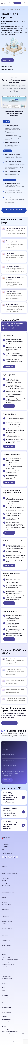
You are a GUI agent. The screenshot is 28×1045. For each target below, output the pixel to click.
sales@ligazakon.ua (6, 852)
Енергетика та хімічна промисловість (10, 981)
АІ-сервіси (4, 871)
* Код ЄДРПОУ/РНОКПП (9, 765)
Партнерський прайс (6, 1012)
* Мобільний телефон (8, 754)
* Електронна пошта (8, 760)
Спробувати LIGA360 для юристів (14, 210)
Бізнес (3, 938)
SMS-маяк (4, 880)
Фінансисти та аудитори (7, 911)
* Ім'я (3, 744)
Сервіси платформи (6, 885)
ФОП (3, 947)
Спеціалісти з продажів (7, 921)
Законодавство (5, 863)
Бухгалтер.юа (5, 995)
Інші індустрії (4, 983)
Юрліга (3, 990)
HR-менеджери (5, 909)
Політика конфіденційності (7, 1029)
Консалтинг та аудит (6, 961)
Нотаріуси (4, 926)
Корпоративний (5, 935)
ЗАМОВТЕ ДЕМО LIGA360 (9, 723)
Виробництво (4, 966)
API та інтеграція (5, 883)
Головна (3, 9)
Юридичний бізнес (6, 957)
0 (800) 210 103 (5, 846)
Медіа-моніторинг (6, 878)
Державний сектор (6, 940)
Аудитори (4, 923)
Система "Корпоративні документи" (9, 873)
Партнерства (4, 1009)
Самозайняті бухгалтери (7, 928)
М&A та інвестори (5, 916)
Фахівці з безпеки (5, 906)
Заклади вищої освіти (6, 945)
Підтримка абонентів (6, 1007)
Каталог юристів (5, 1005)
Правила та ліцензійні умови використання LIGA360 (13, 1033)
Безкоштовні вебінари (6, 1021)
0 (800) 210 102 (5, 844)
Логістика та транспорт (7, 978)
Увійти (11, 2)
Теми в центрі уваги (6, 997)
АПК (3, 973)
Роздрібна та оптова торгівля (8, 964)
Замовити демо (17, 2)
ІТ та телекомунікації (6, 976)
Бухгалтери (4, 902)
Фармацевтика (5, 969)
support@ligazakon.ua (7, 853)
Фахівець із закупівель (6, 918)
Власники (4, 895)
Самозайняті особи (6, 949)
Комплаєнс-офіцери (6, 904)
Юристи (3, 899)
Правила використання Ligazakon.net (10, 1031)
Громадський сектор (6, 942)
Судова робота (5, 866)
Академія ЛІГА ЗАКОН (6, 1019)
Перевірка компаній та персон (8, 868)
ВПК (3, 971)
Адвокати (4, 897)
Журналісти (4, 914)
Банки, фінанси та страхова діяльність (10, 959)
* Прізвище (5, 749)
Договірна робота (6, 875)
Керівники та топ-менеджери (8, 892)
